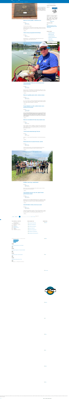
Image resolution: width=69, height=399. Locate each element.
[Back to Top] (0, 219)
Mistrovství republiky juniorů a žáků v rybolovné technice (33, 95)
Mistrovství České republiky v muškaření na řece (32, 20)
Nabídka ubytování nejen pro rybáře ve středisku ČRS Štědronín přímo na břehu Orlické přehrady (52, 26)
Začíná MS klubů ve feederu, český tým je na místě (32, 204)
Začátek (13, 216)
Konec (34, 216)
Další (31, 216)
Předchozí (16, 216)
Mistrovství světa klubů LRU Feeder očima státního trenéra (34, 119)
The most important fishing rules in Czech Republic (17, 245)
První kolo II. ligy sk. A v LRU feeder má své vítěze (32, 151)
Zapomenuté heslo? (50, 50)
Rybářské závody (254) (51, 34)
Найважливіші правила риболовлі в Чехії (17, 259)
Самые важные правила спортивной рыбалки (17, 254)
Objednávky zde (52, 21)
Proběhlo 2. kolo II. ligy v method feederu (30, 182)
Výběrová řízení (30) (50, 40)
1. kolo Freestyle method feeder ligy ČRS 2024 (31, 131)
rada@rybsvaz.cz (15, 226)
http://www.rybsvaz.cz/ (16, 227)
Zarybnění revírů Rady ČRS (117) (52, 37)
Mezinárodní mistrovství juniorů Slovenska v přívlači (33, 141)
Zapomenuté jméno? (50, 49)
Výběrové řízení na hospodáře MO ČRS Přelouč (32, 32)
